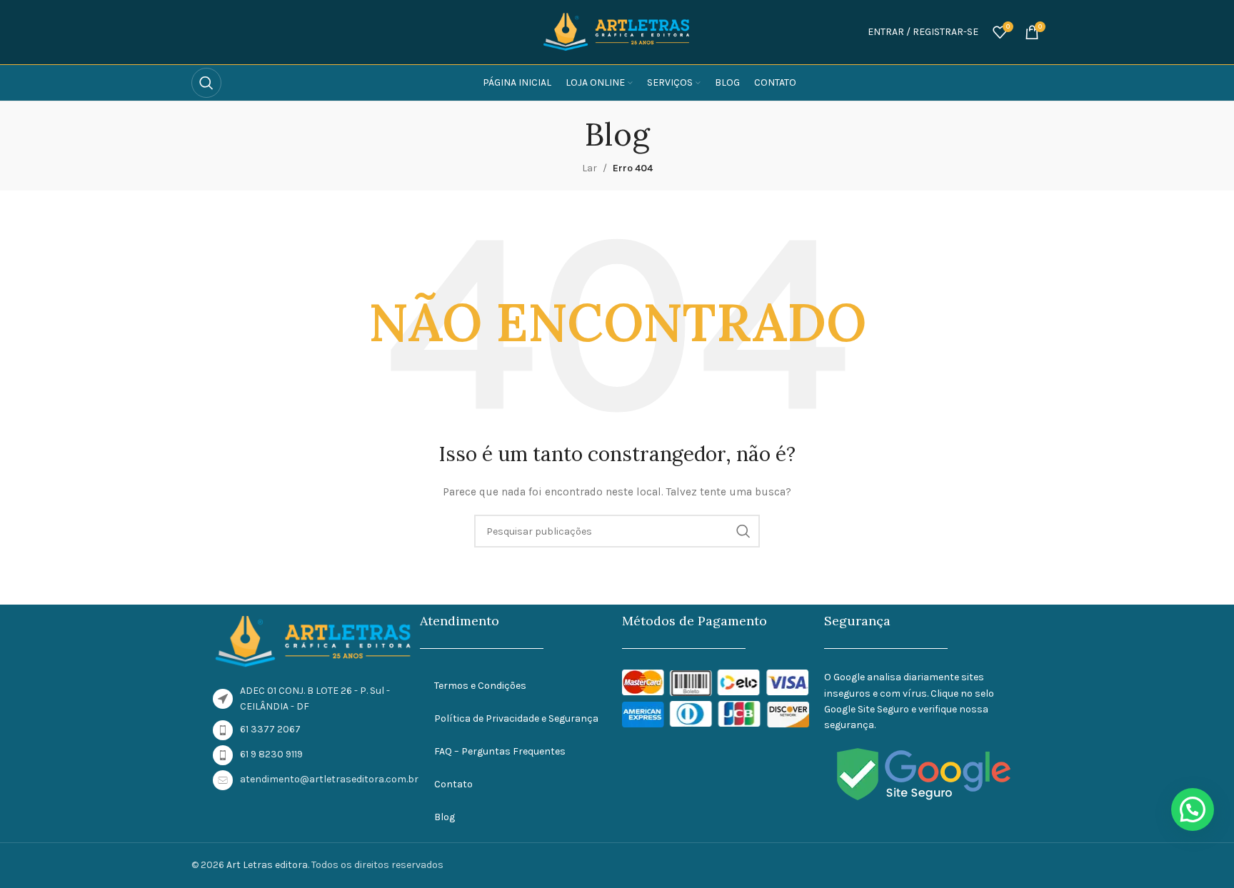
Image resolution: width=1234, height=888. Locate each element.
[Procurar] (206, 83)
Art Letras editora (267, 865)
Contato (453, 784)
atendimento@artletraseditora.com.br (329, 779)
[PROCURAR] (743, 531)
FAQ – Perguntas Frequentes (500, 751)
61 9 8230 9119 (271, 754)
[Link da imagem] (314, 641)
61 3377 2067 (270, 729)
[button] (1192, 809)
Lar (589, 168)
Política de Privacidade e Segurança (516, 718)
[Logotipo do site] (617, 31)
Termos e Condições (480, 686)
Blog (444, 817)
